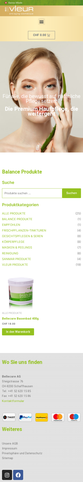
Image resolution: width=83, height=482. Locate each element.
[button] (41, 21)
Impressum (9, 448)
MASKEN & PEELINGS (17, 247)
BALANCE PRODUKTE (17, 219)
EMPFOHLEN (11, 225)
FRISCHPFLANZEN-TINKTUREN (24, 230)
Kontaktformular (13, 401)
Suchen (71, 193)
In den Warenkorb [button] (18, 332)
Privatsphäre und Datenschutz (22, 453)
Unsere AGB (10, 443)
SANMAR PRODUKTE (16, 259)
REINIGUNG (10, 253)
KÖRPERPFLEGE (13, 242)
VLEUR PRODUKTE (15, 265)
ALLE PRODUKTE (14, 213)
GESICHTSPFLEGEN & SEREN (22, 236)
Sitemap (7, 458)
